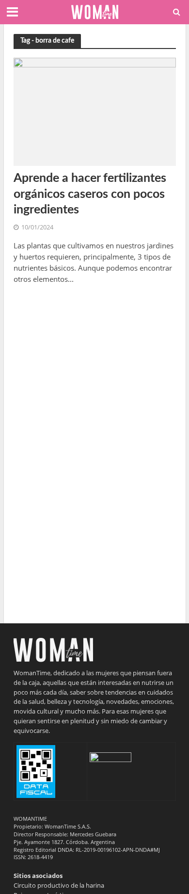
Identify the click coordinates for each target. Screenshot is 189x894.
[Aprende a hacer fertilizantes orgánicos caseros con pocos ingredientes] (95, 111)
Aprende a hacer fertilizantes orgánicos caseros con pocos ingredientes (90, 194)
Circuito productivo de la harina (59, 885)
